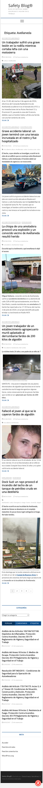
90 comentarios (17, 664)
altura (6, 61)
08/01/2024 (7, 496)
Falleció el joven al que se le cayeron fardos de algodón (19, 412)
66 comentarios (17, 704)
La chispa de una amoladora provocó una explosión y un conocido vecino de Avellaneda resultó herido (21, 231)
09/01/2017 (6, 722)
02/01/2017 (6, 646)
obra (38, 149)
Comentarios (21, 623)
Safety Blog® (20, 5)
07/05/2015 (6, 680)
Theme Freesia (26, 776)
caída (25, 149)
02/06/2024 (7, 344)
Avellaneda (12, 61)
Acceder (5, 743)
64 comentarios (17, 722)
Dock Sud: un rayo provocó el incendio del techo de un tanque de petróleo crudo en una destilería (20, 487)
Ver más (4, 120)
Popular (8, 623)
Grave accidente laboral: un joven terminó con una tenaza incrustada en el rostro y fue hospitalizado (20, 136)
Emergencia (17, 502)
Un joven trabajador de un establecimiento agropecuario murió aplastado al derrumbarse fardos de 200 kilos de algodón (20, 332)
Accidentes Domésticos (11, 222)
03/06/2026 (7, 241)
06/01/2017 (6, 704)
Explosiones (26, 222)
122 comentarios (18, 646)
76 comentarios (17, 680)
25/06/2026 (7, 146)
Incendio (34, 502)
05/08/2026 (7, 57)
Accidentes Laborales (10, 38)
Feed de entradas (8, 747)
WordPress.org (8, 756)
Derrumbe (22, 348)
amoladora (7, 245)
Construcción (26, 127)
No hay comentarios (21, 57)
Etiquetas (34, 623)
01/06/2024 (7, 419)
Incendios (17, 478)
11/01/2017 (6, 664)
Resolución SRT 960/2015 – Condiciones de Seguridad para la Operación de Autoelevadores (21, 673)
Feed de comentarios (10, 751)
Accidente (7, 149)
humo (28, 502)
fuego (21, 245)
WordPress (35, 776)
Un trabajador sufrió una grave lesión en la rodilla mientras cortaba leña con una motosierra (21, 47)
